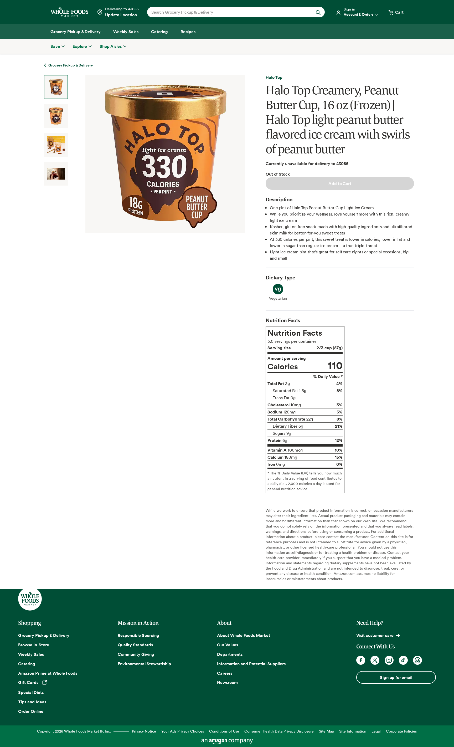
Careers (224, 673)
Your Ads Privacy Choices (182, 731)
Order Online (30, 711)
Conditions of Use (224, 731)
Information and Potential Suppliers (251, 664)
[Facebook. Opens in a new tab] (360, 660)
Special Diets (31, 692)
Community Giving (136, 654)
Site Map (326, 731)
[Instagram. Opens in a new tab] (389, 660)
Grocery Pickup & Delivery (43, 635)
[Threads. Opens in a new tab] (417, 660)
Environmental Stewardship (144, 664)
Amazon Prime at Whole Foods (47, 673)
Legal (376, 731)
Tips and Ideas (32, 702)
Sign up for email (396, 677)
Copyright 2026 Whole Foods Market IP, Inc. (74, 731)
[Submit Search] (318, 12)
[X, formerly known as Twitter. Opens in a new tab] (374, 660)
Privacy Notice (144, 731)
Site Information (352, 731)
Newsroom (227, 682)
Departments (230, 654)
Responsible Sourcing (138, 635)
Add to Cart (339, 183)
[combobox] (227, 12)
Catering (26, 664)
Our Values (227, 645)
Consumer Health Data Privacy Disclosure (279, 731)
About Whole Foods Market (243, 635)
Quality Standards (135, 645)
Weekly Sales (31, 654)
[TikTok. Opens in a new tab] (403, 660)
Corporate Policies (401, 731)
